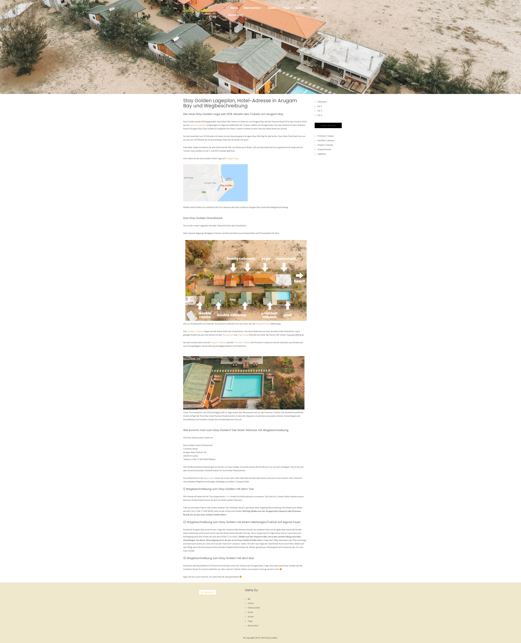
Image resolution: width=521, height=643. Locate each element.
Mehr (314, 8)
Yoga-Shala (243, 334)
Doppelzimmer (263, 323)
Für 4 (319, 115)
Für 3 (319, 110)
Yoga (286, 8)
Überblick (322, 101)
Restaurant (228, 334)
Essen (271, 8)
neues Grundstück (198, 125)
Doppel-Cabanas (218, 342)
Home (234, 8)
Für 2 (319, 106)
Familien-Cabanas (195, 331)
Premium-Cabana (325, 136)
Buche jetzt (235, 15)
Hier (228, 496)
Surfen (299, 8)
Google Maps (232, 158)
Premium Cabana (242, 342)
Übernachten (251, 8)
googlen (210, 478)
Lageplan (321, 153)
